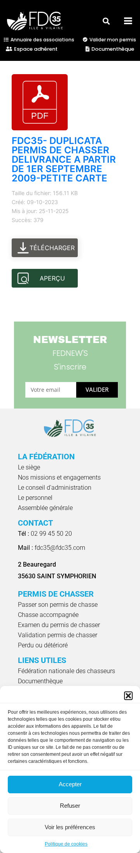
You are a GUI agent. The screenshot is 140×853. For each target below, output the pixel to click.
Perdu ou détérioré (43, 645)
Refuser (70, 805)
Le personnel (35, 497)
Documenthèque (40, 681)
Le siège (29, 467)
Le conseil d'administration (54, 487)
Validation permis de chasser (57, 635)
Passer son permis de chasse (58, 604)
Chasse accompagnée (48, 614)
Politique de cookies (66, 844)
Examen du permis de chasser (59, 625)
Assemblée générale (45, 508)
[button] (128, 696)
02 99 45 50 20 (45, 533)
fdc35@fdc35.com (51, 547)
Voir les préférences (70, 827)
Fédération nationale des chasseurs (66, 671)
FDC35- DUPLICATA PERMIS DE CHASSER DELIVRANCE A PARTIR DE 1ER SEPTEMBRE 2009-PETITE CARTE (64, 159)
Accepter (70, 784)
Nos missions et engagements (59, 477)
